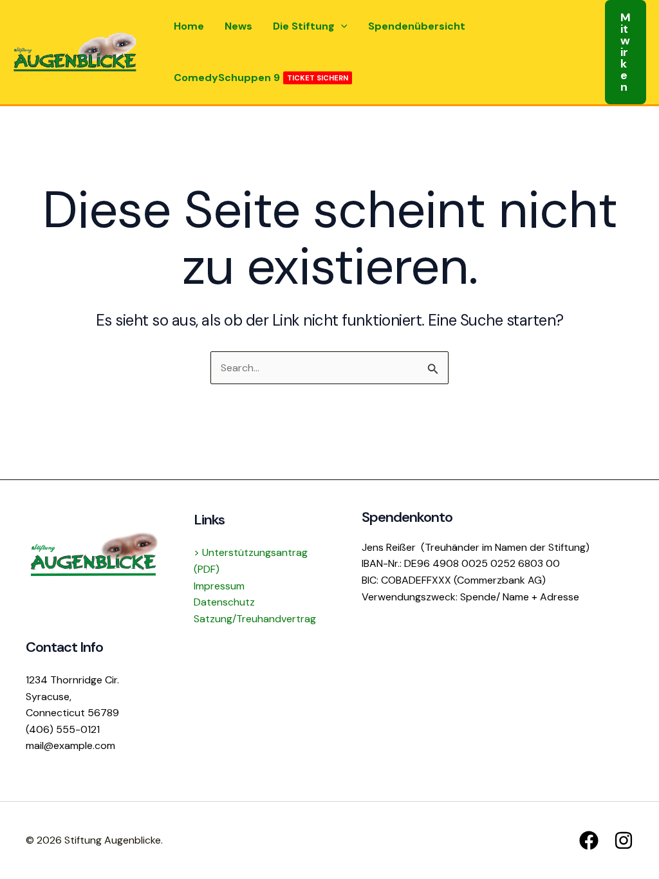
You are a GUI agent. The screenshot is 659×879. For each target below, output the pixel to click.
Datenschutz (224, 602)
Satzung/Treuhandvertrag (255, 618)
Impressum (219, 586)
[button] (341, 26)
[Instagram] (623, 840)
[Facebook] (589, 840)
